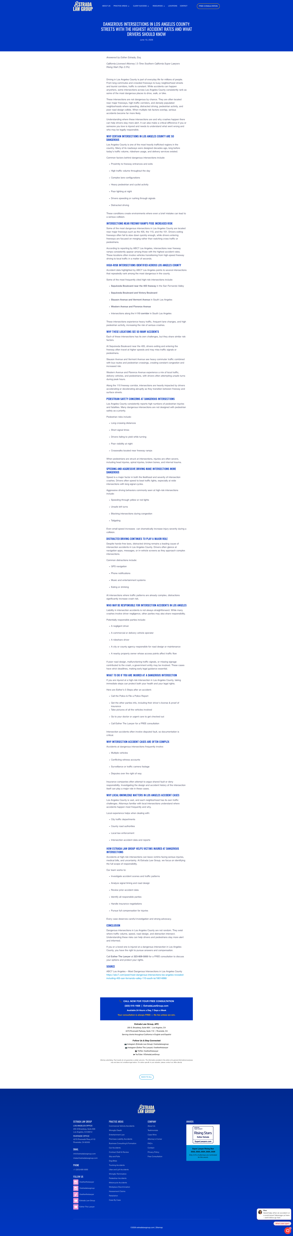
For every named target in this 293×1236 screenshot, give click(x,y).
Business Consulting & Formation (122, 1143)
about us (106, 6)
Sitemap (159, 1227)
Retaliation (113, 1196)
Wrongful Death (115, 1130)
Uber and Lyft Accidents (119, 1170)
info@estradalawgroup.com (84, 1154)
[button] (121, 6)
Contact (151, 1148)
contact (183, 6)
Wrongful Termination (117, 1174)
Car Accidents (115, 1148)
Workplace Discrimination (119, 1187)
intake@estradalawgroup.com (85, 1158)
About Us (151, 1126)
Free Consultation (155, 1156)
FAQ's (150, 1143)
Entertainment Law (117, 1135)
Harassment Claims (117, 1191)
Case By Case (115, 1200)
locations (172, 6)
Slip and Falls (114, 1156)
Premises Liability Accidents (120, 1139)
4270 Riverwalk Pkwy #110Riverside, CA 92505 (84, 1141)
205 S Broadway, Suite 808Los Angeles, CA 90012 (84, 1130)
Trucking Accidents (117, 1165)
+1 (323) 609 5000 (80, 1170)
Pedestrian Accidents (117, 1178)
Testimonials (153, 1130)
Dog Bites (113, 1161)
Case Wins (152, 1135)
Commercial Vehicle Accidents (121, 1126)
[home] (83, 6)
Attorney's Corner (155, 1139)
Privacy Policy (153, 1152)
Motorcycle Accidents (118, 1183)
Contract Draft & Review (119, 1152)
